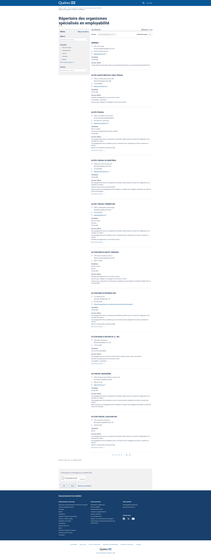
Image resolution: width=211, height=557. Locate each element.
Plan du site (83, 544)
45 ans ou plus (67, 47)
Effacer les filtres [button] (83, 32)
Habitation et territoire (65, 521)
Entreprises (62, 514)
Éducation (61, 509)
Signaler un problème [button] (84, 486)
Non (73, 486)
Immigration (62, 523)
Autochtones (66, 50)
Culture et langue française (66, 507)
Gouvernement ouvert (97, 509)
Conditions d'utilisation (127, 544)
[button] (74, 39)
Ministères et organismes (98, 505)
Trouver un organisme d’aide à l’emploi (92, 8)
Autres (64, 53)
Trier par (93, 34)
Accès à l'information (94, 544)
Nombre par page (142, 34)
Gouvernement (96, 502)
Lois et (96, 516)
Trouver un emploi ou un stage (75, 8)
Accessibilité (73, 544)
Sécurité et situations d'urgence (67, 530)
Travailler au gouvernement (98, 512)
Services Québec (95, 507)
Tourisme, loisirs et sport (65, 532)
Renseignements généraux (130, 505)
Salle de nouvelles (96, 514)
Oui (65, 486)
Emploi (65, 8)
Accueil (60, 8)
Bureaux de (128, 507)
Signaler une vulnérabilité (102, 518)
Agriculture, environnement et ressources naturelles (73, 505)
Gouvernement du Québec (70, 496)
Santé (60, 528)
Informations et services (67, 502)
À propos (138, 544)
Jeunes (64, 59)
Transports (62, 535)
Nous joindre (149, 3)
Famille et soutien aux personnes (68, 516)
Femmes (65, 56)
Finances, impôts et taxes (66, 518)
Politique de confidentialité (110, 544)
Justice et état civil (64, 525)
